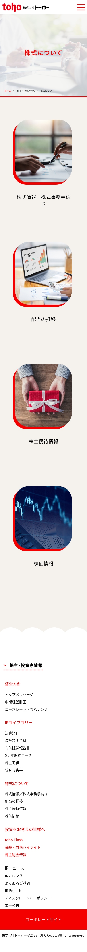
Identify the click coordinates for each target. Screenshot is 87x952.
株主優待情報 (15, 808)
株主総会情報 (15, 854)
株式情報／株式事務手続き (26, 793)
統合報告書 (14, 770)
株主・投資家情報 (26, 90)
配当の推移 (14, 801)
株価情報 (12, 816)
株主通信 (12, 762)
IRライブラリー (19, 722)
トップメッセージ (19, 694)
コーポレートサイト (43, 919)
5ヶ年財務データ (18, 755)
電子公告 (12, 905)
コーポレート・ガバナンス (26, 709)
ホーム (7, 90)
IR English (13, 890)
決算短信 (12, 733)
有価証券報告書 (17, 748)
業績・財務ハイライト (23, 847)
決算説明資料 (15, 740)
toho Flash (14, 839)
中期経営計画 (15, 701)
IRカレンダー (15, 875)
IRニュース (14, 868)
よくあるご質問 (17, 883)
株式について (17, 783)
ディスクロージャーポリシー (28, 898)
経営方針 (13, 684)
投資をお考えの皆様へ (25, 829)
